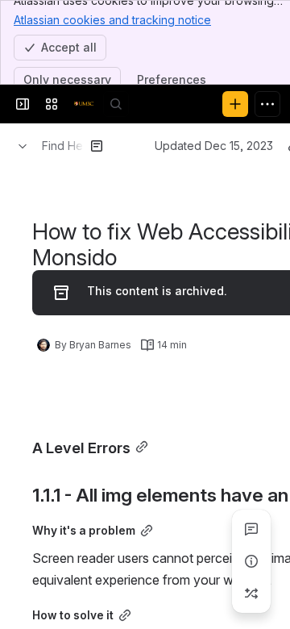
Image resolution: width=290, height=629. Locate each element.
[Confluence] (84, 104)
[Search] (116, 104)
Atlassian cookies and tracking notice (112, 20)
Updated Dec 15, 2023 (214, 145)
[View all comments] (251, 529)
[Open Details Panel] (251, 561)
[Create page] (251, 593)
